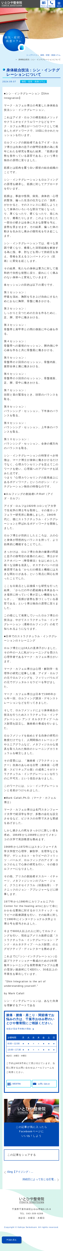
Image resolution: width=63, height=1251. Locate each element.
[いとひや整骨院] (31, 1200)
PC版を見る (12, 1240)
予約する (44, 6)
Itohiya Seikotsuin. (28, 1227)
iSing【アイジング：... (20, 1171)
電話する (51, 6)
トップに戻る (54, 1239)
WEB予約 (16, 1084)
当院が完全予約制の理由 (18, 1029)
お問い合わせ (44, 1084)
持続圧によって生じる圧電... (39, 1179)
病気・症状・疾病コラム (50, 55)
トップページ (31, 55)
